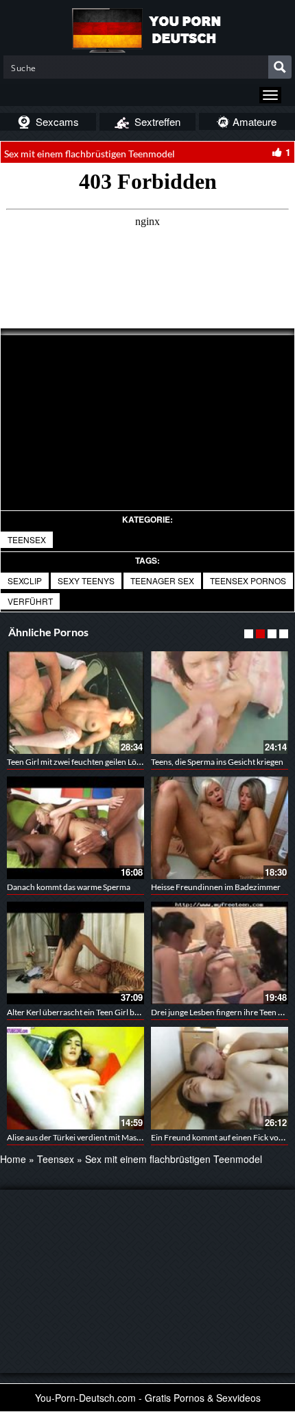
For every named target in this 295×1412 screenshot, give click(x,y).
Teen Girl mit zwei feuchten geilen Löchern (82, 762)
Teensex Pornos (248, 580)
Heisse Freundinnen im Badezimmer (216, 887)
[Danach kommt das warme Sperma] (75, 827)
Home (13, 1159)
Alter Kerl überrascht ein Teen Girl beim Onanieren (97, 1012)
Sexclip (25, 580)
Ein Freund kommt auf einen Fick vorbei (222, 1137)
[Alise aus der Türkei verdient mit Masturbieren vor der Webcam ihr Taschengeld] (75, 1078)
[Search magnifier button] (280, 67)
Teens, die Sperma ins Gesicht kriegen (217, 762)
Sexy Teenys (86, 580)
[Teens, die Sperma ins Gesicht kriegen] (219, 702)
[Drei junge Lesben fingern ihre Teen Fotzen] (219, 953)
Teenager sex (162, 580)
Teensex (27, 539)
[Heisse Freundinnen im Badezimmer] (219, 827)
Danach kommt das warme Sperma (68, 887)
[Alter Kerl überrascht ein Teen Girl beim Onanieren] (75, 953)
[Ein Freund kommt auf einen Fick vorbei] (219, 1078)
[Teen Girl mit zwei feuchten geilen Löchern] (75, 702)
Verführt (30, 601)
